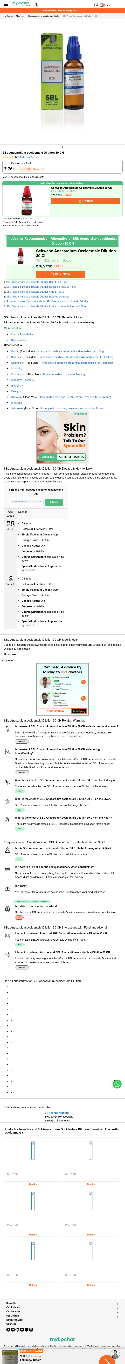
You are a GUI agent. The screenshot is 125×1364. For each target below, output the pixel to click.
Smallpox (16, 402)
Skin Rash (16, 357)
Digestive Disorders (22, 379)
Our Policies (13, 1307)
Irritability (16, 368)
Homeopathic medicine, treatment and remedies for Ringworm (74, 397)
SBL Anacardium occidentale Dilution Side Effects (35, 291)
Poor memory (19, 374)
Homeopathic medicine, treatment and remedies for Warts (73, 408)
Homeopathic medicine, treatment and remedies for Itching (70, 351)
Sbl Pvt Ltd (26, 218)
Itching (15, 351)
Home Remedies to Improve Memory (64, 374)
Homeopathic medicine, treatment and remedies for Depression (77, 362)
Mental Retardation (22, 334)
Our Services (13, 1311)
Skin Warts (17, 408)
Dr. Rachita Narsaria (57, 1112)
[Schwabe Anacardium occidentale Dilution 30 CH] (26, 201)
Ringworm (16, 397)
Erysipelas (17, 385)
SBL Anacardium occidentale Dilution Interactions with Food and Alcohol (47, 306)
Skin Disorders (19, 340)
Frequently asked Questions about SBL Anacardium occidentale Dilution (47, 301)
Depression (17, 362)
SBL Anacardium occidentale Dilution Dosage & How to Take (41, 286)
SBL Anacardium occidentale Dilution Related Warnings (37, 296)
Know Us (11, 1303)
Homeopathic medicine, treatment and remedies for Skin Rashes (75, 357)
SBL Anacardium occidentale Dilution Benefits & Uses (37, 282)
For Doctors (13, 1315)
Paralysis (16, 391)
